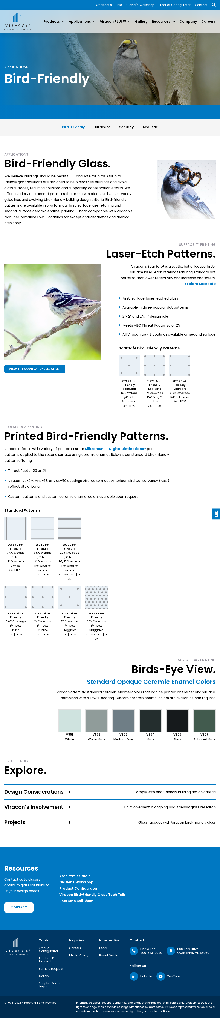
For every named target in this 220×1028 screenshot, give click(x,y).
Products (52, 21)
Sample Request (51, 968)
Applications (80, 21)
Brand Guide (108, 955)
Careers (208, 21)
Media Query (78, 955)
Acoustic (150, 127)
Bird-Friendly (73, 127)
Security (126, 127)
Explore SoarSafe (200, 283)
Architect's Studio (109, 5)
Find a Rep (148, 949)
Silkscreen (94, 448)
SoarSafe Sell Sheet (76, 901)
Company (188, 21)
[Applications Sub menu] (94, 21)
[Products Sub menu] (63, 21)
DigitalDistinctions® (127, 448)
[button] (110, 792)
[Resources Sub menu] (174, 21)
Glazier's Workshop (140, 5)
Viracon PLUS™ (113, 21)
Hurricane (102, 127)
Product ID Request (46, 960)
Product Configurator (175, 5)
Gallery (141, 21)
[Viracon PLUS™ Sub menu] (129, 21)
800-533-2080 (151, 953)
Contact (201, 5)
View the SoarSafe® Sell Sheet (35, 369)
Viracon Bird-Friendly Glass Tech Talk (92, 895)
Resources (161, 21)
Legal (103, 948)
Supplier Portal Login (49, 985)
